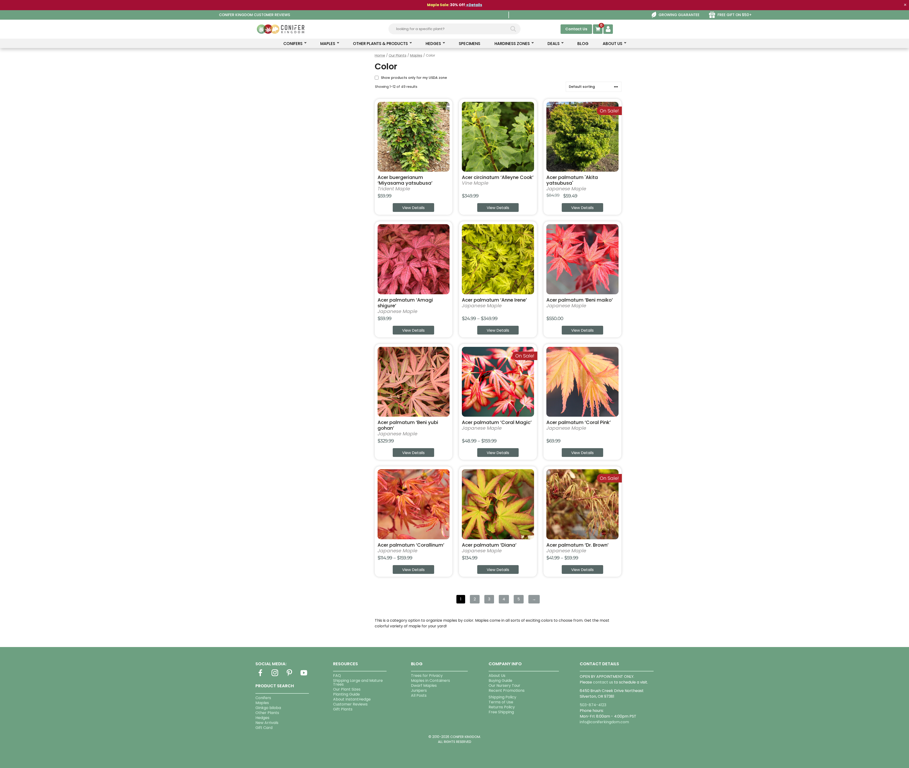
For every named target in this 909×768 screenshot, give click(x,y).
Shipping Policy (502, 697)
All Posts (419, 695)
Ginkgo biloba (268, 707)
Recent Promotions (507, 690)
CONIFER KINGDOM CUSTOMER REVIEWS (254, 14)
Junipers (419, 690)
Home (380, 55)
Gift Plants (342, 709)
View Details (413, 207)
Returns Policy (502, 707)
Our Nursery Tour (504, 685)
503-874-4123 (593, 705)
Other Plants (267, 712)
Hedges (262, 717)
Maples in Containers (430, 680)
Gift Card (263, 727)
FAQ (337, 675)
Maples (416, 55)
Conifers (263, 698)
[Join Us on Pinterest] (289, 675)
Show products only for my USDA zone (414, 77)
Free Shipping (501, 712)
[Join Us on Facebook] (260, 675)
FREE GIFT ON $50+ (734, 14)
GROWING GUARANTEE (679, 14)
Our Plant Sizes (347, 689)
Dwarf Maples (424, 685)
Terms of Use (501, 702)
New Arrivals (266, 722)
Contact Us (576, 29)
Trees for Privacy (427, 675)
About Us (497, 675)
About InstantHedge (352, 699)
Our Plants (397, 55)
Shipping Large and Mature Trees (358, 682)
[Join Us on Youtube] (304, 675)
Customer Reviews (350, 704)
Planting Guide (346, 694)
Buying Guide (500, 680)
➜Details (474, 4)
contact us (603, 682)
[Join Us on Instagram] (275, 675)
